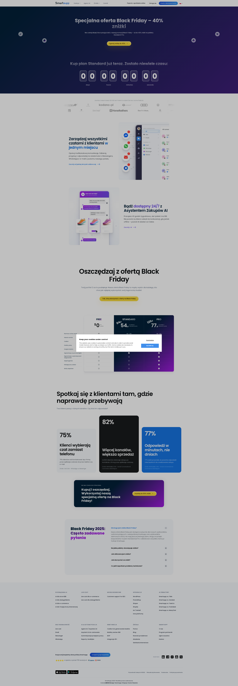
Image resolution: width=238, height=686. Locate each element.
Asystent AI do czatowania (90, 632)
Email (57, 632)
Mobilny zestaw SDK (113, 632)
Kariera (161, 639)
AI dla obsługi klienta (62, 600)
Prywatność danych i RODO (136, 672)
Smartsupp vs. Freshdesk (167, 607)
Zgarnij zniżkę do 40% (117, 43)
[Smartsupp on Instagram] (172, 656)
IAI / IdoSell (137, 610)
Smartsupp (118, 683)
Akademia (136, 639)
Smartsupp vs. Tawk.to (166, 603)
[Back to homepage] (62, 4)
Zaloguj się (152, 3)
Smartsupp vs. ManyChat (167, 610)
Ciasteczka (164, 672)
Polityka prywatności (176, 672)
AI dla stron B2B (60, 596)
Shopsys (124, 683)
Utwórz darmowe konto (168, 3)
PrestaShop (137, 600)
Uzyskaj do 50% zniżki (143, 493)
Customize (150, 340)
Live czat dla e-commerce (90, 596)
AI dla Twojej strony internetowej (66, 607)
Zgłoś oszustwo (164, 636)
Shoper (135, 603)
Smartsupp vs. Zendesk (167, 600)
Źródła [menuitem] (96, 3)
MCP (108, 636)
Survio (130, 683)
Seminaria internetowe (140, 643)
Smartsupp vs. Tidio (165, 596)
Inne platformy (138, 614)
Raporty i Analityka (87, 639)
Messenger (59, 636)
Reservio (135, 683)
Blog (134, 632)
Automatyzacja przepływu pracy (92, 636)
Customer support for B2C (116, 596)
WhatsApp (59, 639)
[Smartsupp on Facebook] (167, 656)
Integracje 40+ (112, 639)
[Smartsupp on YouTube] (176, 656)
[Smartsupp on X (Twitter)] (181, 656)
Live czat (58, 629)
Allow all (150, 346)
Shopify (135, 607)
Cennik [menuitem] (105, 3)
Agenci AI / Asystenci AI (89, 629)
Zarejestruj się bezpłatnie (100, 655)
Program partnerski (165, 632)
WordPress (136, 596)
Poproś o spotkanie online (136, 3)
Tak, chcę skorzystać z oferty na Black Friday (119, 299)
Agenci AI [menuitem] (87, 3)
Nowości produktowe (140, 636)
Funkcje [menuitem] (76, 3)
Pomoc (135, 629)
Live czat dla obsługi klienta (90, 600)
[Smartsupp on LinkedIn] (163, 656)
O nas (161, 629)
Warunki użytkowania (153, 672)
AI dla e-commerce (62, 603)
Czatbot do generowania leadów (118, 629)
